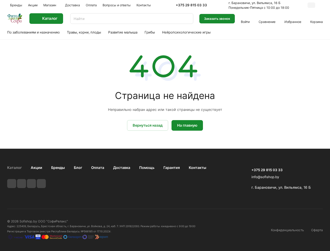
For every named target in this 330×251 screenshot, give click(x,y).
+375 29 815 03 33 (191, 5)
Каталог (14, 167)
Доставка (121, 167)
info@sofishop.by (265, 177)
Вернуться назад (148, 125)
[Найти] (187, 18)
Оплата (97, 167)
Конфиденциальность (287, 230)
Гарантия (171, 167)
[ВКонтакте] (11, 183)
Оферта (317, 230)
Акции (36, 167)
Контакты (197, 167)
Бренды (58, 167)
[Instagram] (31, 183)
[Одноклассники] (41, 183)
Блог (78, 167)
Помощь (146, 167)
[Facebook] (21, 183)
